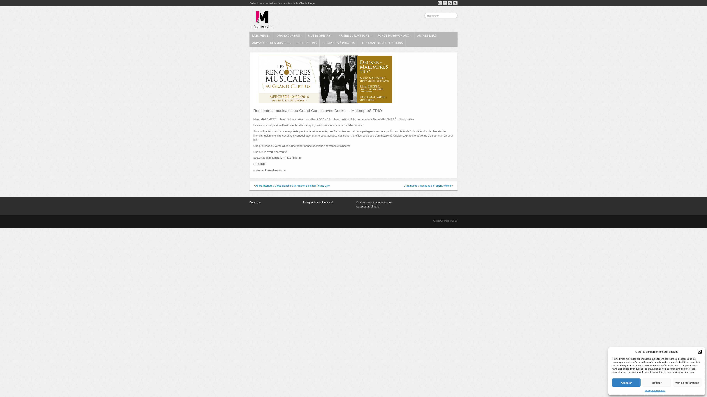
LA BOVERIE (260, 35)
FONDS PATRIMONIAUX (394, 35)
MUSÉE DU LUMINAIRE (354, 35)
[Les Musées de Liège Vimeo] (450, 3)
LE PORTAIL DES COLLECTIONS (382, 42)
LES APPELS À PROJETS (338, 42)
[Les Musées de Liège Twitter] (455, 3)
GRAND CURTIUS (289, 35)
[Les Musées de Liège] (261, 18)
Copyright (255, 202)
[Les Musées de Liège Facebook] (445, 3)
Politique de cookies (655, 390)
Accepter (626, 383)
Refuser (657, 383)
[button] (699, 352)
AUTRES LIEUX (427, 35)
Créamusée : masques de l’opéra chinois (427, 185)
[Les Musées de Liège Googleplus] (440, 3)
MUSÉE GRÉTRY (319, 35)
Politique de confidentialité (318, 202)
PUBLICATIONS (307, 42)
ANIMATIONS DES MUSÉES (270, 42)
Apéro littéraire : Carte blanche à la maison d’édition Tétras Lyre (292, 185)
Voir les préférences (687, 383)
